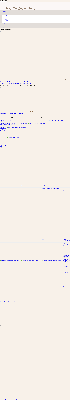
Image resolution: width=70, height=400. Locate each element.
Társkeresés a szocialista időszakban (26, 234)
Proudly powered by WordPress (4, 399)
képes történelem (5, 24)
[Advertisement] (6, 169)
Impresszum (4, 27)
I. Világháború (6, 15)
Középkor (4, 11)
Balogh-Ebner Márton (9, 83)
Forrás (32, 111)
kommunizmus (17, 83)
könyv (20, 83)
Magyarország (23, 83)
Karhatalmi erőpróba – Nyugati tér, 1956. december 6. (11, 113)
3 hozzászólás (29, 83)
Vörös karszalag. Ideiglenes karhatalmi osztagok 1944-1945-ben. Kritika (15, 81)
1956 (30, 111)
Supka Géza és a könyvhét (46, 185)
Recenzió (26, 83)
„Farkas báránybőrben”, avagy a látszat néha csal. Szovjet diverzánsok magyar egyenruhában (66, 245)
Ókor (3, 10)
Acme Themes (16, 399)
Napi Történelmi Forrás (21, 8)
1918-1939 (6, 16)
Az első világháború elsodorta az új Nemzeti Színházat (8, 120)
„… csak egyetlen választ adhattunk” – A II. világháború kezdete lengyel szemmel (66, 261)
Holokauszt (6, 19)
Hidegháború (6, 20)
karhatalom (13, 83)
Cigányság (4, 23)
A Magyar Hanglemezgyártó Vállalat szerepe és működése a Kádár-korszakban (66, 190)
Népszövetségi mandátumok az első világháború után (3, 136)
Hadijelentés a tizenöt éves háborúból (47, 236)
